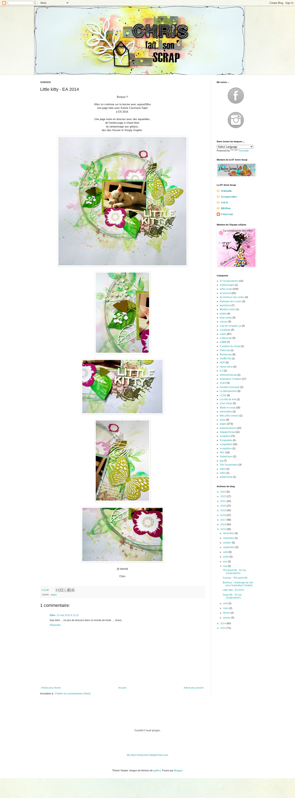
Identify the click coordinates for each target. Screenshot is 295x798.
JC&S (223, 383)
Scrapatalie (226, 440)
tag (221, 460)
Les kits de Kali (228, 399)
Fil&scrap (225, 350)
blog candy (226, 317)
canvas (224, 321)
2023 (223, 491)
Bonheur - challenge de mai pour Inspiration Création (238, 584)
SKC (222, 452)
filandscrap (226, 354)
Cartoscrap (226, 338)
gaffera (157, 770)
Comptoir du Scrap (230, 346)
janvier (227, 617)
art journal (225, 293)
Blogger (178, 770)
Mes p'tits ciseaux (229, 415)
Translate (243, 150)
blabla (223, 313)
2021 (223, 501)
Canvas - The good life (235, 577)
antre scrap (226, 289)
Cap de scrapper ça (230, 325)
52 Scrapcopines (229, 281)
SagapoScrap (227, 432)
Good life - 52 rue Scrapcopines (232, 596)
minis (223, 419)
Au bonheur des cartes (232, 297)
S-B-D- (225, 202)
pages (54, 594)
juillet (226, 556)
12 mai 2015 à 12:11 (68, 615)
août (226, 552)
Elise (52, 615)
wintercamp (226, 477)
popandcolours (228, 428)
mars (226, 608)
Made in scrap (227, 407)
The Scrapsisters (229, 464)
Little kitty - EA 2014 (233, 590)
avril (225, 603)
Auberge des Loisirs (231, 301)
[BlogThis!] (61, 590)
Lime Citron (226, 403)
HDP (222, 362)
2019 (223, 510)
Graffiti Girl (225, 358)
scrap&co (225, 436)
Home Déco (226, 366)
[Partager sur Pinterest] (73, 590)
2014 (223, 623)
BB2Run (226, 208)
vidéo (223, 473)
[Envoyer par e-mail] (58, 590)
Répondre (55, 625)
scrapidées (226, 448)
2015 (223, 529)
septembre (229, 547)
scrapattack (226, 444)
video (223, 469)
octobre (227, 542)
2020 (223, 505)
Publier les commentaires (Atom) (73, 693)
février (227, 612)
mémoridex (226, 411)
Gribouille (226, 191)
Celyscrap (227, 214)
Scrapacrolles (229, 196)
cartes (223, 334)
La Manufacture (228, 391)
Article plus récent (51, 687)
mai (225, 566)
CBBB (223, 342)
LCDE (223, 395)
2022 (223, 496)
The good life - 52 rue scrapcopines (234, 571)
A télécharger (227, 285)
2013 (223, 628)
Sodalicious (226, 456)
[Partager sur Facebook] (69, 590)
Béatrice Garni (227, 309)
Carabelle (225, 329)
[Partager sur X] (65, 590)
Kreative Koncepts (230, 387)
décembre (229, 533)
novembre (229, 538)
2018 (223, 515)
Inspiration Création (230, 379)
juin (225, 561)
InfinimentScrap (228, 375)
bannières (225, 305)
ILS (221, 370)
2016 (223, 524)
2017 (223, 519)
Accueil (122, 687)
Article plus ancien (194, 687)
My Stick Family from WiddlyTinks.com (147, 755)
